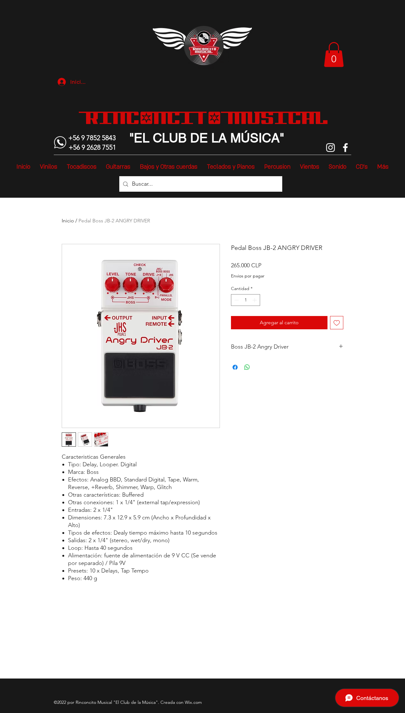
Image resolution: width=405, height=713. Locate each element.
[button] (333, 54)
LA (217, 138)
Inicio (68, 221)
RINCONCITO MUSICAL (206, 117)
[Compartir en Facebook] (235, 367)
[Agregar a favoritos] (336, 322)
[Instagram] (330, 147)
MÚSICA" (255, 138)
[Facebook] (345, 147)
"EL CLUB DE (168, 138)
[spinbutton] (245, 300)
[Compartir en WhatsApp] (247, 367)
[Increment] (255, 300)
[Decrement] (236, 300)
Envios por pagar (248, 276)
